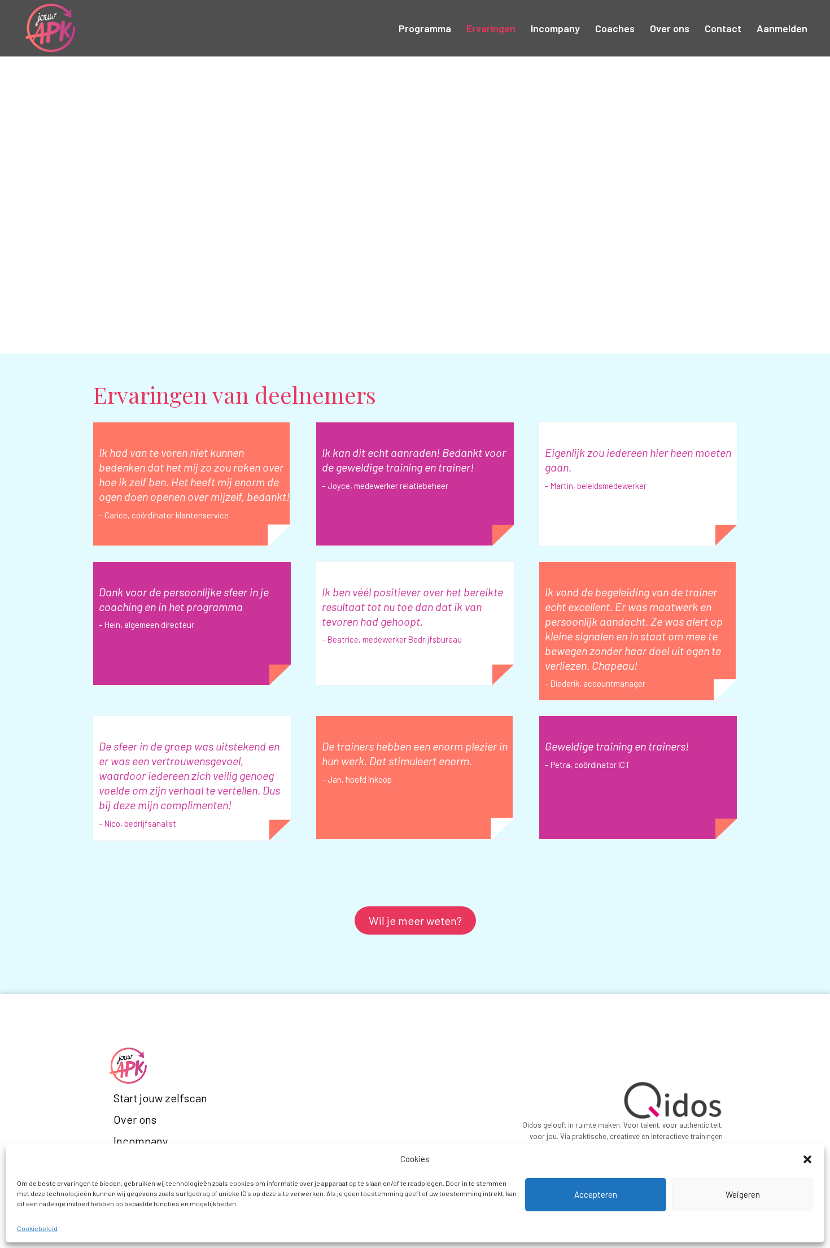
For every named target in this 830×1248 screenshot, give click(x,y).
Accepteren (595, 1194)
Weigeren (743, 1194)
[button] (807, 1159)
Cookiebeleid (37, 1228)
